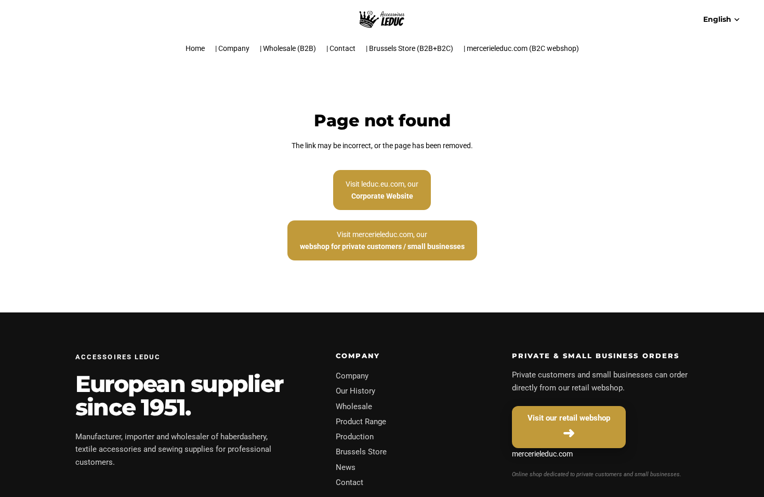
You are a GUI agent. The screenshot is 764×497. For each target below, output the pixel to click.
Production (355, 436)
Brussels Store (361, 451)
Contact (349, 482)
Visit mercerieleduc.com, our (382, 240)
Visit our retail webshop (569, 418)
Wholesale (354, 406)
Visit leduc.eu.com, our (382, 190)
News (345, 467)
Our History (355, 391)
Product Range (361, 421)
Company (352, 376)
